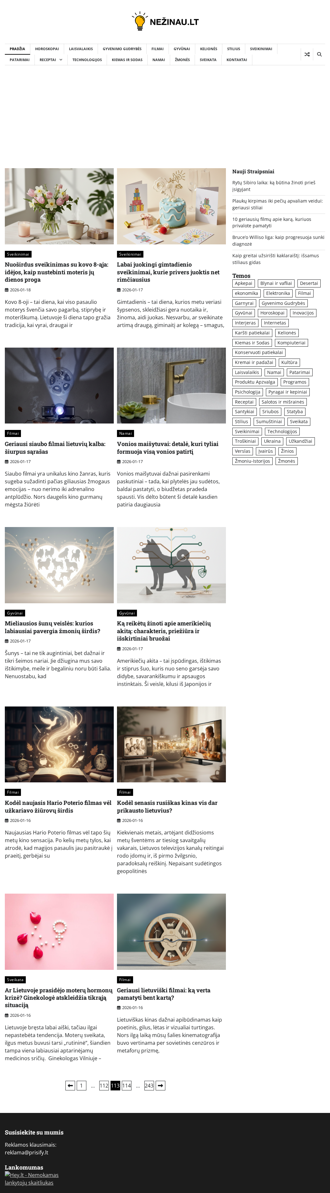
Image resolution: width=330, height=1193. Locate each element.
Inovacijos (303, 313)
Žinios (287, 451)
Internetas (275, 323)
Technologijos (87, 59)
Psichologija (247, 392)
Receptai (48, 59)
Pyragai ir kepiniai (287, 392)
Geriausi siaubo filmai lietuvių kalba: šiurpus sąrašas (55, 447)
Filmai (157, 48)
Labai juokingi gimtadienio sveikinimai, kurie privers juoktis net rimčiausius (168, 271)
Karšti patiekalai (252, 333)
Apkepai (243, 283)
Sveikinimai (261, 48)
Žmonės (182, 59)
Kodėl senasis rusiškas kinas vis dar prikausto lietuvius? (167, 806)
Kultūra (289, 362)
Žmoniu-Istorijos (252, 461)
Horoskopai (47, 48)
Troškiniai (245, 441)
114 (126, 1085)
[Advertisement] (165, 113)
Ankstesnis (70, 1085)
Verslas (242, 451)
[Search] (319, 54)
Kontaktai (237, 59)
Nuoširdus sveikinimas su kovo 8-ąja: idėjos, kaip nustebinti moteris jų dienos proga (56, 271)
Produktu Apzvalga (255, 382)
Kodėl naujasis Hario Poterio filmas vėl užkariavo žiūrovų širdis (58, 806)
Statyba (295, 411)
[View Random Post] (307, 54)
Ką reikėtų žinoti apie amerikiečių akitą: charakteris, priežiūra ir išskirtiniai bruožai (164, 630)
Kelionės (208, 48)
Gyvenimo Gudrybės (122, 48)
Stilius (233, 48)
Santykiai (244, 411)
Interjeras (245, 323)
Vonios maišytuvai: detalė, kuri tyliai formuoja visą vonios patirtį (167, 447)
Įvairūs (265, 451)
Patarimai (20, 59)
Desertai (309, 283)
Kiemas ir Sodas (127, 59)
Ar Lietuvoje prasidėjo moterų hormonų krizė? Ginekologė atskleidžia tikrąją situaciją (58, 997)
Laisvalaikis (81, 48)
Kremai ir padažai (254, 362)
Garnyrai (244, 303)
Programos (294, 382)
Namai (158, 59)
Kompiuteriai (291, 343)
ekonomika (246, 293)
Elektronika (278, 293)
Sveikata (208, 59)
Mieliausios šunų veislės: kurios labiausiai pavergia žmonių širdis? (52, 626)
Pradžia (17, 48)
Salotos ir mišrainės (283, 402)
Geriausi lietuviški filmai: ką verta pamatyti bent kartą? (163, 993)
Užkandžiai (300, 441)
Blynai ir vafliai (276, 283)
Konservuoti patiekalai (259, 352)
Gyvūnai (182, 48)
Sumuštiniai (269, 421)
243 (149, 1085)
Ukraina (272, 441)
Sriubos (270, 411)
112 (104, 1085)
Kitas (160, 1085)
